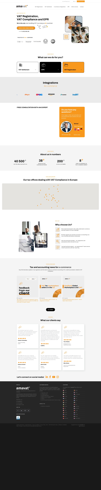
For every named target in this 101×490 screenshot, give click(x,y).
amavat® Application (66, 1)
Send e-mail (77, 134)
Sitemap (20, 425)
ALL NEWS (50, 309)
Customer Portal (44, 394)
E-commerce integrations (59, 6)
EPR (68, 6)
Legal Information (28, 424)
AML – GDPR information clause (52, 424)
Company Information (20, 424)
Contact (82, 6)
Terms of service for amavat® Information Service (32, 425)
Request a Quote (81, 1)
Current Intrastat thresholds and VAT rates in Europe (50, 399)
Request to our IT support (46, 397)
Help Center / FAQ (44, 392)
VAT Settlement (48, 6)
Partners (42, 398)
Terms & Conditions (35, 424)
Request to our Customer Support (47, 396)
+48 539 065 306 (25, 31)
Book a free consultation (26, 28)
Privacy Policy (42, 424)
